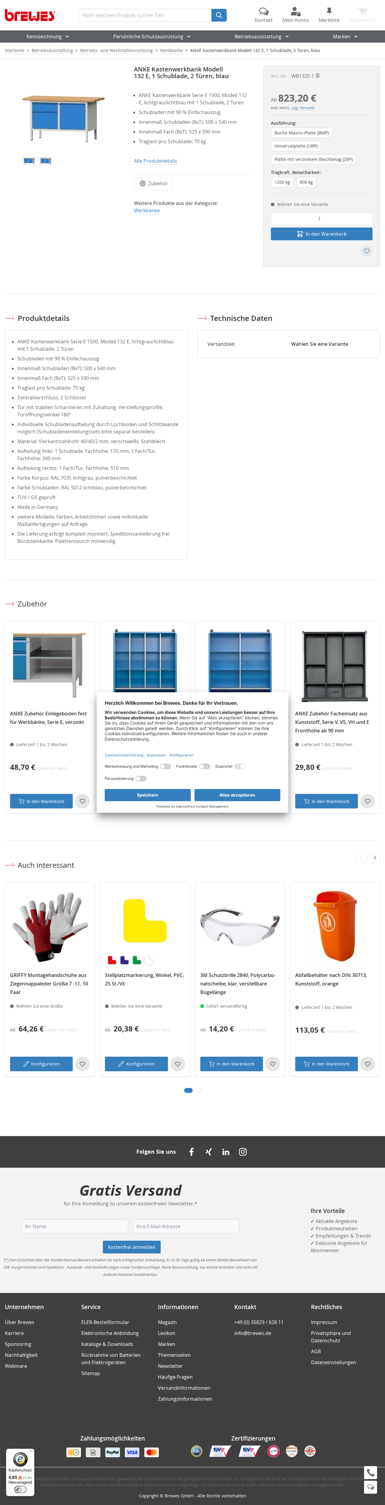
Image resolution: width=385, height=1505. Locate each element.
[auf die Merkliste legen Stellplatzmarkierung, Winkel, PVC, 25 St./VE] (177, 1064)
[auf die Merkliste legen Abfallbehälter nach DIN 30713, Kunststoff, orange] (367, 1064)
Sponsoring (18, 1344)
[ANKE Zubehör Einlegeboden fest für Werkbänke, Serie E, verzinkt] (50, 666)
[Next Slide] (374, 857)
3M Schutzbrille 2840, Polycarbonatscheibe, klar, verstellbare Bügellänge (237, 984)
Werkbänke (171, 50)
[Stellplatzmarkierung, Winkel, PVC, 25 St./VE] (145, 927)
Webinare (16, 1366)
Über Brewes (19, 1322)
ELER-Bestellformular (105, 1322)
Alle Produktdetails (155, 161)
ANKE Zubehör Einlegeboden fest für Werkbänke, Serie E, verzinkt (48, 717)
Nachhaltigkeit (21, 1355)
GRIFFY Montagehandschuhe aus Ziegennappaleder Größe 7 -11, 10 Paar (49, 984)
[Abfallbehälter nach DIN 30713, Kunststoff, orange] (335, 927)
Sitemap (90, 1373)
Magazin (167, 1322)
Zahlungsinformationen (185, 1399)
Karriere (14, 1333)
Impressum (324, 1322)
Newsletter (170, 1366)
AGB (316, 1351)
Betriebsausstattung (258, 36)
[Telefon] (370, 1472)
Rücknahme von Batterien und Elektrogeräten (111, 1359)
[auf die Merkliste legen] (367, 251)
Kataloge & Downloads (107, 1344)
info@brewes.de (252, 1333)
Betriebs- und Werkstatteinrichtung (116, 50)
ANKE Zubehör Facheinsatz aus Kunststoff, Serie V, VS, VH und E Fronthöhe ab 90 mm (332, 722)
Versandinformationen (184, 1388)
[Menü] (30, 1452)
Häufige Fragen (175, 1377)
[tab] (188, 1090)
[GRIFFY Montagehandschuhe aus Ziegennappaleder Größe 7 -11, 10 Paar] (50, 927)
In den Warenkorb (45, 801)
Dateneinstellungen (333, 1362)
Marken (341, 36)
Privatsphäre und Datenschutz (331, 1337)
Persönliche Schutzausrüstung (148, 36)
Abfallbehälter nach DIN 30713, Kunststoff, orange (331, 979)
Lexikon (166, 1333)
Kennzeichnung (44, 36)
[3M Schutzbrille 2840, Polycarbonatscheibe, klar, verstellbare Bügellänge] (240, 927)
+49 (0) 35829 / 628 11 (259, 1322)
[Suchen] (219, 15)
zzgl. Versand (303, 107)
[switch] (20, 1489)
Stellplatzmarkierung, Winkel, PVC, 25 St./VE (144, 979)
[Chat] (370, 1487)
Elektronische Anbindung (110, 1333)
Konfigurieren (45, 1064)
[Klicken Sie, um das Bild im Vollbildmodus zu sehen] (63, 124)
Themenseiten (174, 1355)
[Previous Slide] (361, 857)
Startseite (14, 50)
